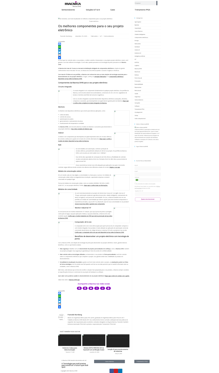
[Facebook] (93, 44)
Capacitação (138, 28)
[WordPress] (102, 288)
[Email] (93, 55)
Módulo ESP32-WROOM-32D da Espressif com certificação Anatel (93, 349)
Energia (137, 40)
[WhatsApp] (93, 46)
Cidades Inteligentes (140, 34)
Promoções (138, 81)
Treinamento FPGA (139, 109)
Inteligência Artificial (140, 56)
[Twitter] (93, 52)
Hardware (137, 47)
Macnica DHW (138, 68)
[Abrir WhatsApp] (214, 368)
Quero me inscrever (147, 199)
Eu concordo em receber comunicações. (146, 183)
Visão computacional (140, 118)
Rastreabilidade (139, 84)
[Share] (93, 57)
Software (137, 106)
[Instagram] (96, 288)
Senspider (137, 103)
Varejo (136, 115)
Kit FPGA (137, 62)
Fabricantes (94, 36)
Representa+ (138, 87)
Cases (112, 10)
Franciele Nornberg (66, 36)
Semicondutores (68, 10)
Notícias (137, 75)
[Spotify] (108, 288)
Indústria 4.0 (138, 53)
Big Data (137, 25)
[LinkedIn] (93, 49)
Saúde (136, 93)
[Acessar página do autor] (61, 317)
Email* (136, 171)
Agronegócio (138, 22)
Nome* (136, 165)
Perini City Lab (138, 78)
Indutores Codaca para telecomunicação (69, 349)
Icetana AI (137, 50)
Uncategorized (138, 112)
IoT (101, 36)
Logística (137, 65)
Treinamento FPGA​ (142, 10)
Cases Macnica (138, 31)
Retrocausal (138, 90)
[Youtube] (91, 288)
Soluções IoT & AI (93, 10)
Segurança (137, 96)
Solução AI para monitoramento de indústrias (118, 350)
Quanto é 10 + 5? (139, 191)
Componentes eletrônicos (141, 37)
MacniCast (137, 71)
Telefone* (137, 177)
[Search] (156, 3)
